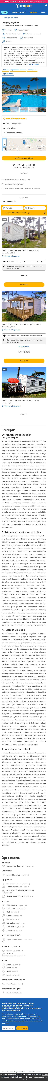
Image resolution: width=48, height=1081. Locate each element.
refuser (45, 1075)
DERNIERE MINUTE (19, 12)
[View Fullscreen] (4, 149)
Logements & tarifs (17, 69)
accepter (7, 1077)
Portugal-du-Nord (10, 18)
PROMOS (33, 12)
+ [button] (4, 141)
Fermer (24, 1079)
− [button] (4, 144)
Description (32, 69)
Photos (5, 69)
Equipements (8, 73)
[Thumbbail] (6, 109)
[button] (24, 12)
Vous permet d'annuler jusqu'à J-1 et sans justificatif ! (24, 1)
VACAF (43, 12)
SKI (4, 12)
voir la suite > (33, 64)
